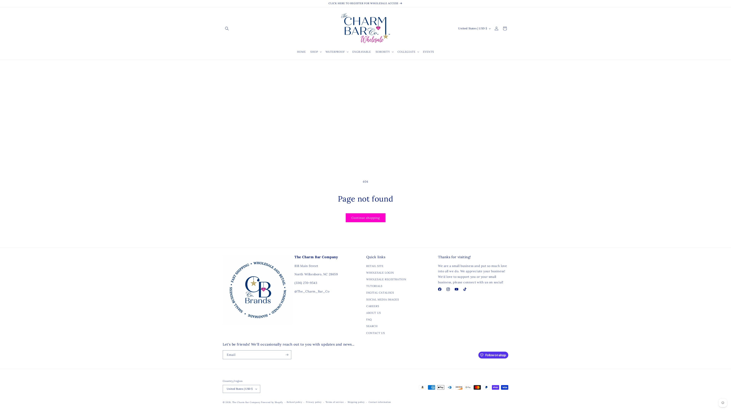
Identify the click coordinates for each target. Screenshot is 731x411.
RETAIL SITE (375, 266)
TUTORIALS (374, 286)
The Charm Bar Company (246, 402)
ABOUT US (373, 313)
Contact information (380, 402)
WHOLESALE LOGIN (380, 272)
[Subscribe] (287, 354)
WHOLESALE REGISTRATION (386, 279)
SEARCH (372, 326)
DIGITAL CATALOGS (380, 292)
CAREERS (372, 306)
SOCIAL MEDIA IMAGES (382, 299)
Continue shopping (365, 218)
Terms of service (335, 402)
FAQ (369, 319)
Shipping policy (356, 402)
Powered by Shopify (272, 402)
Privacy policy (314, 402)
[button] (227, 28)
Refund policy (294, 402)
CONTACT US (375, 333)
